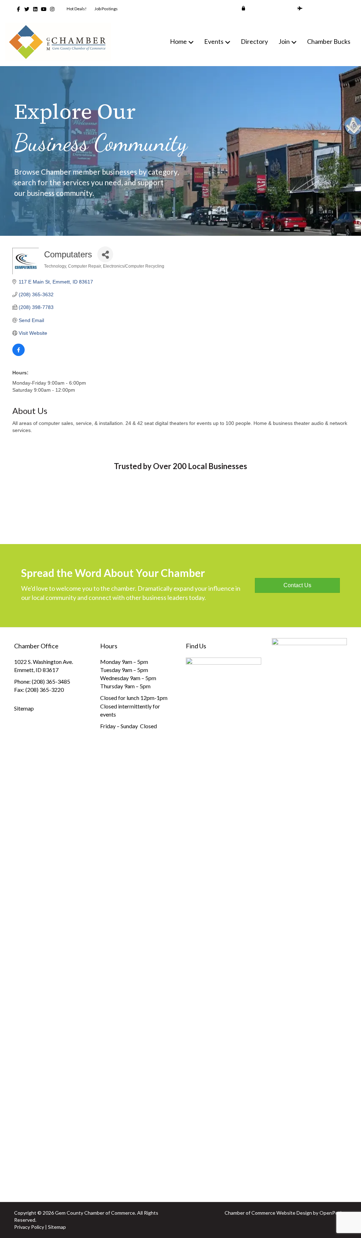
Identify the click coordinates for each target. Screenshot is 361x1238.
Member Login (260, 8)
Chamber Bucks (328, 41)
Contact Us (338, 8)
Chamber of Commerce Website (260, 1213)
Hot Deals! (77, 8)
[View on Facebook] (18, 354)
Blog (288, 8)
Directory (254, 41)
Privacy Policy (29, 1227)
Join (284, 41)
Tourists (310, 8)
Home (178, 41)
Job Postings (106, 8)
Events (214, 41)
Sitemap (24, 708)
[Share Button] (105, 254)
